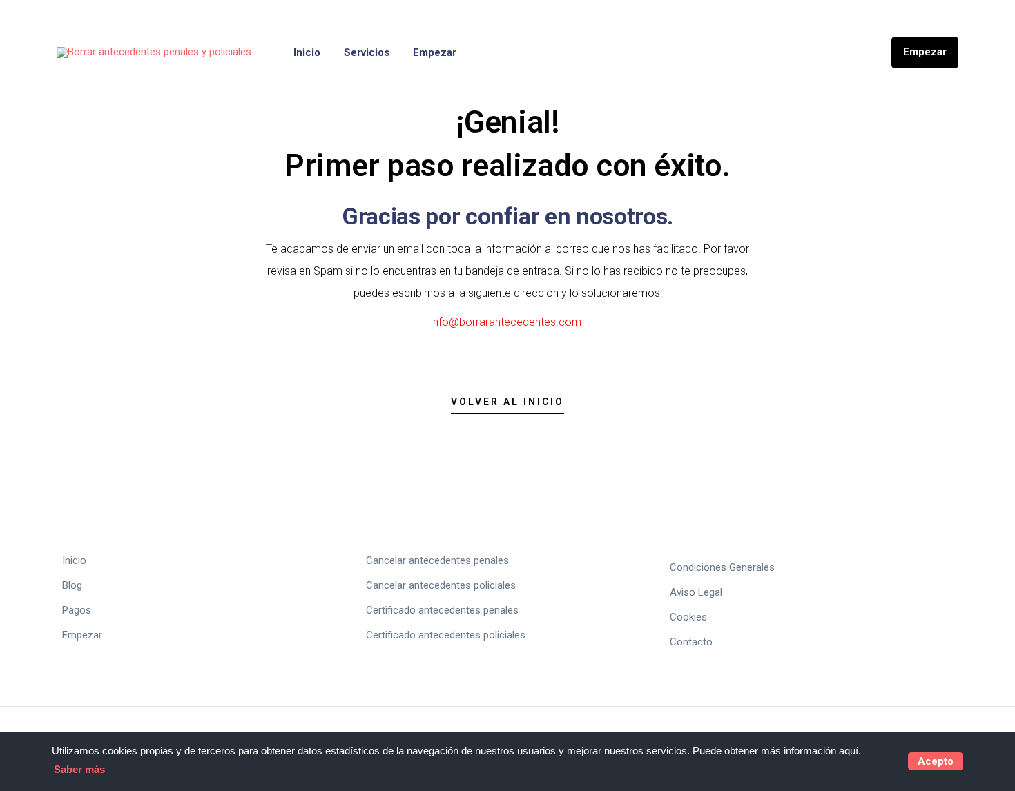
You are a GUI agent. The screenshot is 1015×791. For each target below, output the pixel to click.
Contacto (691, 642)
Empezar (434, 52)
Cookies (688, 617)
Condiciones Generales (722, 567)
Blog (72, 585)
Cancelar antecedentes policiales (441, 585)
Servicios (366, 52)
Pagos (76, 610)
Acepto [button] (936, 761)
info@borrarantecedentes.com (506, 322)
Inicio (306, 52)
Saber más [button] (79, 769)
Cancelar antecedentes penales (437, 560)
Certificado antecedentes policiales (445, 635)
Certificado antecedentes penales (442, 610)
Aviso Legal (696, 592)
